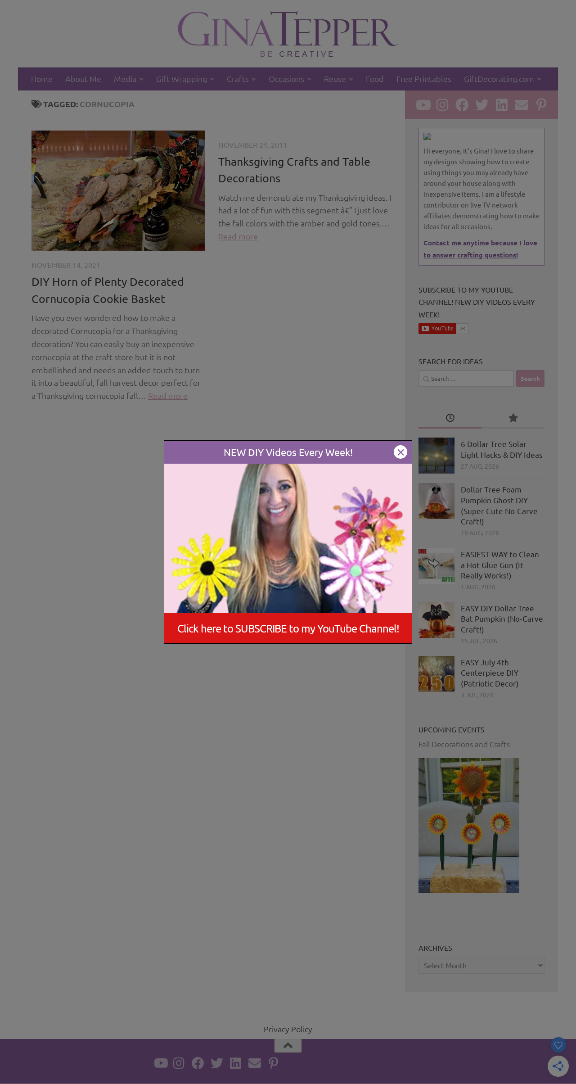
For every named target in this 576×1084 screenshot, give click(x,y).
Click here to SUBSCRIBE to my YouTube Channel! (288, 628)
